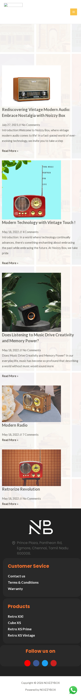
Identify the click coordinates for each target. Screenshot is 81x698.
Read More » (10, 151)
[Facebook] (36, 663)
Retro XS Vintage (21, 635)
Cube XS (14, 623)
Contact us (16, 576)
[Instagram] (27, 663)
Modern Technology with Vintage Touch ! (38, 222)
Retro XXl (15, 616)
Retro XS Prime (20, 629)
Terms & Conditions (23, 582)
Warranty (15, 589)
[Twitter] (45, 663)
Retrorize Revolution (21, 489)
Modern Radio (15, 425)
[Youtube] (54, 663)
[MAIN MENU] (73, 11)
